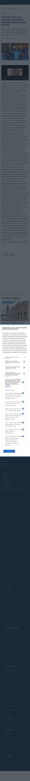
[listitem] (15, 357)
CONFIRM (9, 451)
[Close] (26, 327)
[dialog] (15, 390)
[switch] (23, 361)
